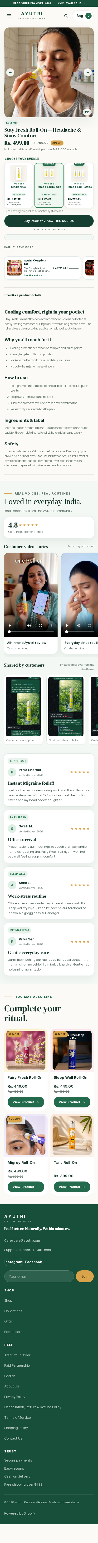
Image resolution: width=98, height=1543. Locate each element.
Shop (8, 1300)
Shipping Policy (16, 1427)
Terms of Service (17, 1417)
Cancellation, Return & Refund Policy (32, 1407)
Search (9, 1376)
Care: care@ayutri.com (22, 1240)
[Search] (66, 16)
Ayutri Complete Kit (35, 262)
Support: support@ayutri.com (27, 1249)
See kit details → (33, 275)
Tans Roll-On (65, 1162)
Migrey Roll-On (21, 1162)
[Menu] (9, 16)
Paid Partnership (17, 1365)
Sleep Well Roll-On (70, 1077)
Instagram (13, 1262)
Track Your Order (17, 1355)
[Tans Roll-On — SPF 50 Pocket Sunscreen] (72, 1135)
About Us (11, 1386)
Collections (13, 1311)
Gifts (8, 1321)
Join (84, 1276)
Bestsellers (13, 1331)
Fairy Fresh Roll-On (25, 1077)
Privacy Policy (14, 1396)
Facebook (33, 1262)
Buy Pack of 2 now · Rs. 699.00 (49, 221)
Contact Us (13, 1438)
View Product (26, 1102)
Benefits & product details (23, 295)
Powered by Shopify (19, 1513)
